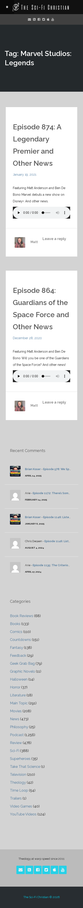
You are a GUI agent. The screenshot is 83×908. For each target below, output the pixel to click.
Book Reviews (21, 616)
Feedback (18, 655)
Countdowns (20, 640)
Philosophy (19, 727)
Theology (18, 782)
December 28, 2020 (27, 338)
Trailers (16, 798)
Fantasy (16, 648)
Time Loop (19, 790)
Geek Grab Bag (22, 663)
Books (15, 624)
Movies (16, 711)
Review (16, 743)
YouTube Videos (23, 814)
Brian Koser (33, 469)
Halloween (18, 679)
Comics (16, 632)
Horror (15, 687)
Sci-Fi (14, 751)
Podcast (17, 735)
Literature (18, 695)
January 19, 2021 (24, 174)
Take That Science (25, 767)
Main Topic (19, 703)
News (14, 719)
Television (18, 774)
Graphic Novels (22, 671)
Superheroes (20, 759)
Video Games (21, 806)
